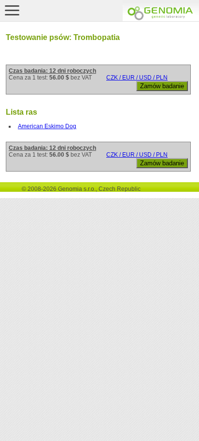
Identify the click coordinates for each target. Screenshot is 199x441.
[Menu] (12, 10)
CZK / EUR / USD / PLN (137, 77)
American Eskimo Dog (47, 126)
